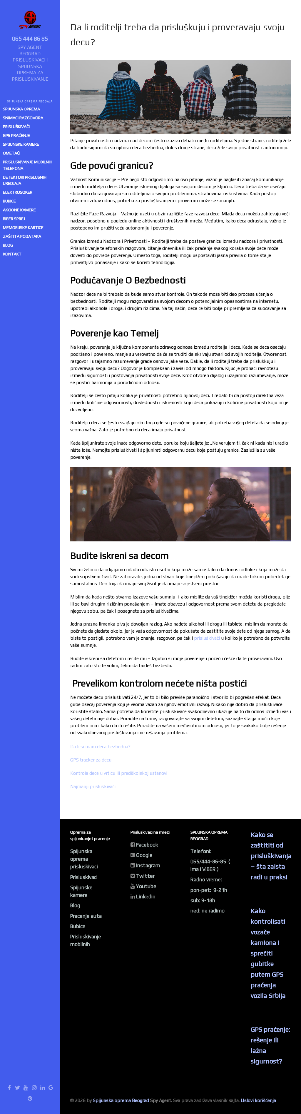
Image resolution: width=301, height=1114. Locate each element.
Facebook (147, 845)
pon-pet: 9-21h (208, 890)
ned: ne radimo (207, 911)
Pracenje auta (86, 916)
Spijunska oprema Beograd (121, 1100)
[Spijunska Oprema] (30, 21)
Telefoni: (200, 851)
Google (144, 855)
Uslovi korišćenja (258, 1100)
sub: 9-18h (202, 900)
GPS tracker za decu (90, 760)
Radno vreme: (206, 879)
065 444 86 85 (30, 38)
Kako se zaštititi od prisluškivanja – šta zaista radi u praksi (271, 856)
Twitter (145, 876)
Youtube (146, 886)
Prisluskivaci (84, 877)
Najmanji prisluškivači (93, 786)
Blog (75, 905)
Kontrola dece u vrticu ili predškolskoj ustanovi (118, 773)
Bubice (78, 926)
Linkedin (145, 896)
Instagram (148, 865)
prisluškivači (207, 638)
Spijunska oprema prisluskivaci (84, 859)
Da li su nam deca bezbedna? (100, 746)
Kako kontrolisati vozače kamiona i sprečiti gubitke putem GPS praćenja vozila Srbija (268, 953)
